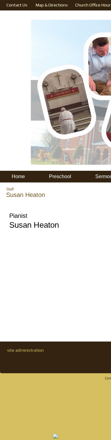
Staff (10, 189)
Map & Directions (51, 4)
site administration (25, 350)
